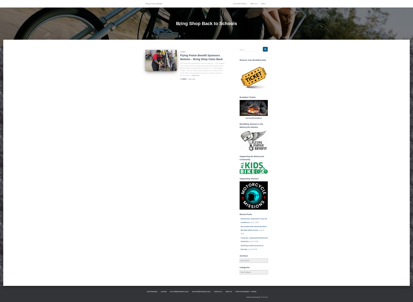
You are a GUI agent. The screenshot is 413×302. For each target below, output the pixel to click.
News (263, 4)
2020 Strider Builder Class (201, 291)
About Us (253, 4)
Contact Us (218, 291)
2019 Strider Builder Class (179, 291)
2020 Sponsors (152, 291)
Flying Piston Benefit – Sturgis (245, 291)
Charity (183, 52)
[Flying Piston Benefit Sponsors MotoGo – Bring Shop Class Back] (161, 60)
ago (191, 79)
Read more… (196, 75)
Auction (163, 291)
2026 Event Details (239, 4)
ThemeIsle (264, 297)
